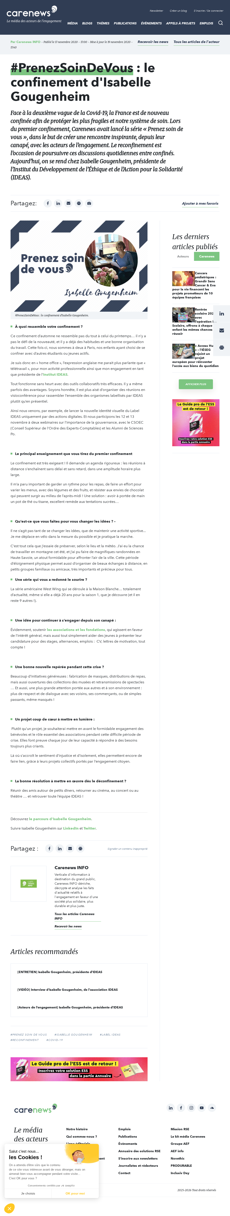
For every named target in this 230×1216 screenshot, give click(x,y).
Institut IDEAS (55, 374)
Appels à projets (180, 23)
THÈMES (103, 23)
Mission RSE (180, 1129)
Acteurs (183, 256)
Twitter (90, 828)
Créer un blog (178, 10)
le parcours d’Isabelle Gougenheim (60, 819)
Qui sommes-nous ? (81, 1136)
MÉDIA (72, 23)
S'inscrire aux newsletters (138, 1158)
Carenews (207, 256)
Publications (125, 23)
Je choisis (28, 1193)
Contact (124, 1173)
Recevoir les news (153, 42)
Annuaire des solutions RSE (139, 1151)
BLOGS (87, 23)
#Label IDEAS (110, 1034)
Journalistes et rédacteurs (138, 1165)
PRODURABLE (181, 1165)
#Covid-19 (54, 1040)
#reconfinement (25, 1040)
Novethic (177, 1158)
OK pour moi (75, 1193)
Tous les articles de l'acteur (196, 42)
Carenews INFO (28, 42)
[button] (9, 1208)
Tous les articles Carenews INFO (75, 916)
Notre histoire (77, 1129)
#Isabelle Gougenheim (73, 1034)
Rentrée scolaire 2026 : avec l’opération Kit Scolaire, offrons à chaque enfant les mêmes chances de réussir (195, 321)
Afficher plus (196, 384)
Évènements (151, 23)
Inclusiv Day (180, 1173)
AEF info (177, 1151)
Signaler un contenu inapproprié (128, 848)
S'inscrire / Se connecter (208, 10)
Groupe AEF (180, 1143)
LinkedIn (71, 828)
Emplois (206, 23)
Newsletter (156, 10)
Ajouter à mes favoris (200, 203)
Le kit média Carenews (188, 1136)
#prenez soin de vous (29, 1034)
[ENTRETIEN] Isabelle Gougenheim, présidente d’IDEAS (60, 972)
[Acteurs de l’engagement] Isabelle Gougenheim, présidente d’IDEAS (70, 1007)
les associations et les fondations (76, 630)
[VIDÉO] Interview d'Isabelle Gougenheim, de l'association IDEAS (68, 989)
